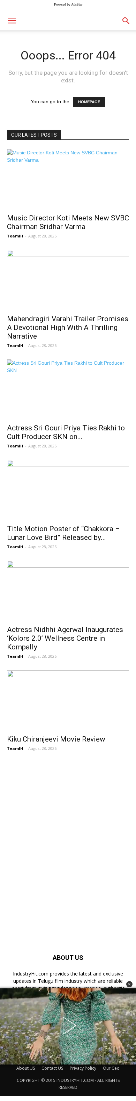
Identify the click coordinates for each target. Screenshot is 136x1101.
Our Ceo (111, 1068)
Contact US (52, 1068)
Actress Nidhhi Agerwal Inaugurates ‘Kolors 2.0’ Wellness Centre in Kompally (65, 638)
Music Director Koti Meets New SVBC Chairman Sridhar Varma (68, 222)
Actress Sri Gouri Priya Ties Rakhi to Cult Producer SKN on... (66, 432)
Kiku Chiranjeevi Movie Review (56, 739)
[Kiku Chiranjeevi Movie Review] (68, 700)
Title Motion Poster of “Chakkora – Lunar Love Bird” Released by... (63, 533)
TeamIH (15, 235)
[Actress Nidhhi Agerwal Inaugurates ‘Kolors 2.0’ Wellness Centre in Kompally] (68, 591)
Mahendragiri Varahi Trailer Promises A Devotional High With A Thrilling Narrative (67, 327)
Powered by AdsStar (68, 4)
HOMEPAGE (89, 102)
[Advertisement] (68, 840)
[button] (129, 984)
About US (25, 1068)
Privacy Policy (83, 1068)
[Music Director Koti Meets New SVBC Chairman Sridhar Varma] (68, 179)
